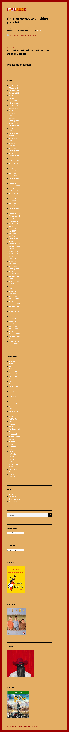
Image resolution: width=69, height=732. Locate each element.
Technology (13, 454)
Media (11, 406)
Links (11, 399)
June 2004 (12, 319)
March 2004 (13, 326)
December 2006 (14, 243)
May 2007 (12, 231)
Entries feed (13, 496)
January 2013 (13, 105)
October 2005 (13, 279)
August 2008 (13, 193)
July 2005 (12, 286)
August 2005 (13, 284)
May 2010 (12, 143)
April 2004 (13, 324)
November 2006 (14, 246)
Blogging (12, 364)
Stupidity (12, 449)
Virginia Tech (14, 469)
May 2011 (12, 131)
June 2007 (12, 228)
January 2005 (13, 301)
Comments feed (14, 499)
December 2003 (14, 334)
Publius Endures (14, 436)
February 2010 (14, 151)
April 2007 (12, 233)
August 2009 (13, 163)
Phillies (11, 426)
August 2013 (13, 95)
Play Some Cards (15, 429)
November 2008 (14, 186)
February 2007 (14, 238)
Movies (11, 414)
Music (11, 416)
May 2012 (12, 118)
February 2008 (14, 208)
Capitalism (13, 371)
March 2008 (13, 206)
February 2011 (13, 133)
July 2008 (12, 196)
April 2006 (13, 264)
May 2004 (12, 321)
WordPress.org (14, 501)
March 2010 (13, 148)
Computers (13, 376)
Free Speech (13, 384)
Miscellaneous (32, 35)
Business (12, 369)
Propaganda (13, 434)
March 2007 (13, 236)
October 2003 (13, 339)
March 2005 (13, 296)
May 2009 (12, 171)
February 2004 (14, 329)
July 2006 (12, 256)
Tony (11, 35)
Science (11, 444)
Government (13, 386)
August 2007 (13, 223)
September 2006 (14, 251)
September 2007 (14, 221)
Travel (11, 462)
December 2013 (14, 93)
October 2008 (13, 188)
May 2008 (12, 201)
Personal (12, 424)
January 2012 (13, 123)
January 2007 (13, 241)
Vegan (11, 467)
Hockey (11, 391)
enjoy (39, 30)
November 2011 (14, 126)
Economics (13, 379)
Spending (12, 446)
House (11, 394)
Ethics (11, 381)
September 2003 (14, 341)
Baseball (12, 361)
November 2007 (14, 216)
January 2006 (13, 271)
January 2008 (13, 211)
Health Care (13, 389)
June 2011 (12, 128)
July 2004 (12, 316)
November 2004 (14, 306)
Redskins (12, 441)
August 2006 (13, 254)
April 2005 (12, 294)
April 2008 (13, 203)
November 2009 (14, 156)
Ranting (11, 439)
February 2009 (14, 178)
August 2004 (13, 314)
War (10, 472)
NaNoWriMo (13, 419)
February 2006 (14, 269)
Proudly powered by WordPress (28, 726)
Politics (11, 431)
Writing (11, 474)
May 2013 (12, 98)
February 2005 (14, 299)
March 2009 (13, 176)
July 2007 (12, 226)
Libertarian (13, 396)
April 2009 (13, 173)
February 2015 (14, 88)
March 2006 (13, 266)
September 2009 (14, 161)
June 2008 (12, 198)
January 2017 (13, 85)
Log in (11, 494)
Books (11, 366)
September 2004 (14, 311)
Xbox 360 (12, 477)
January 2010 (13, 153)
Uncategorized (14, 464)
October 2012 (13, 108)
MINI (10, 409)
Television (13, 457)
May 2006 (12, 261)
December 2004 (14, 304)
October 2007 (13, 218)
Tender (11, 459)
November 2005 (14, 276)
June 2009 (12, 168)
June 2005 (12, 289)
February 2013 (14, 103)
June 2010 (12, 141)
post (23, 28)
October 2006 (13, 248)
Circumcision (14, 374)
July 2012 (12, 113)
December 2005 (14, 274)
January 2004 (13, 331)
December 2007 (14, 213)
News (11, 421)
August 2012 (13, 110)
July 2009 (12, 166)
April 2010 (12, 146)
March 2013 (13, 100)
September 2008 (14, 191)
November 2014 (14, 90)
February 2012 (14, 121)
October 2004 (13, 309)
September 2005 (14, 281)
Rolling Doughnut (12, 726)
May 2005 (12, 291)
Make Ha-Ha (13, 404)
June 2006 (12, 259)
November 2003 (14, 336)
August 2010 (13, 138)
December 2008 (14, 183)
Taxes (11, 451)
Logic (11, 401)
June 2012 (12, 116)
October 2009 (13, 158)
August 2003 (13, 344)
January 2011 (13, 136)
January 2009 (13, 181)
